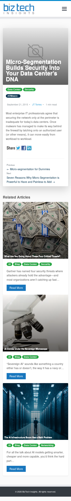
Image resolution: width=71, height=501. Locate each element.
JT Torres (37, 104)
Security (29, 89)
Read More (16, 288)
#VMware (13, 95)
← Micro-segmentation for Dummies (28, 169)
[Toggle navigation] (64, 9)
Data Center (14, 89)
